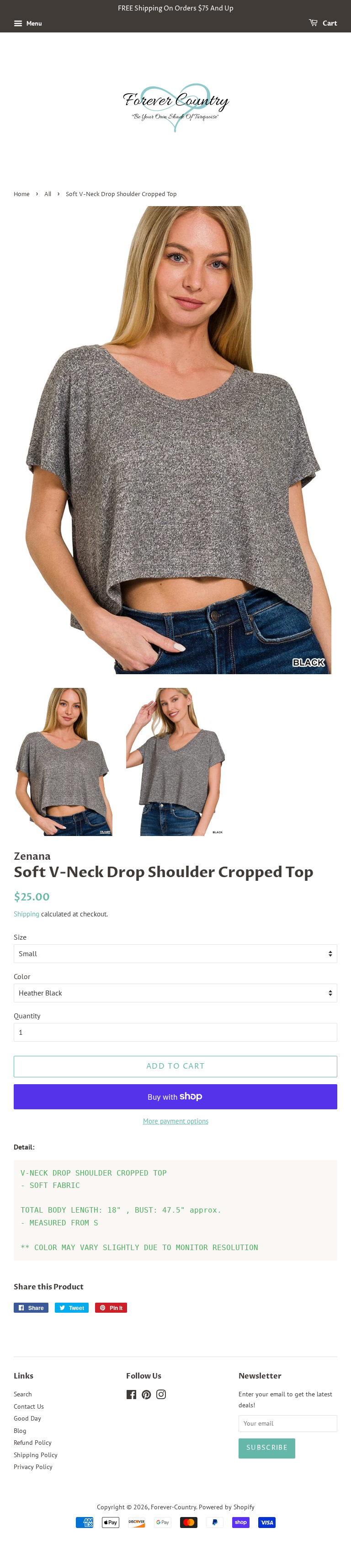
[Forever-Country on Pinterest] (146, 1396)
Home (22, 194)
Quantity (27, 1015)
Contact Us (29, 1406)
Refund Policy (33, 1442)
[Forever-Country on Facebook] (131, 1396)
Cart (329, 23)
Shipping (26, 914)
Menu (33, 23)
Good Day (27, 1418)
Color (22, 976)
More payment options (175, 1121)
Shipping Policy (36, 1455)
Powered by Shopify (227, 1507)
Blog (20, 1431)
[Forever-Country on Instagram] (161, 1396)
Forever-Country (173, 1507)
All (47, 194)
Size (20, 937)
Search (23, 1394)
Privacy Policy (33, 1467)
